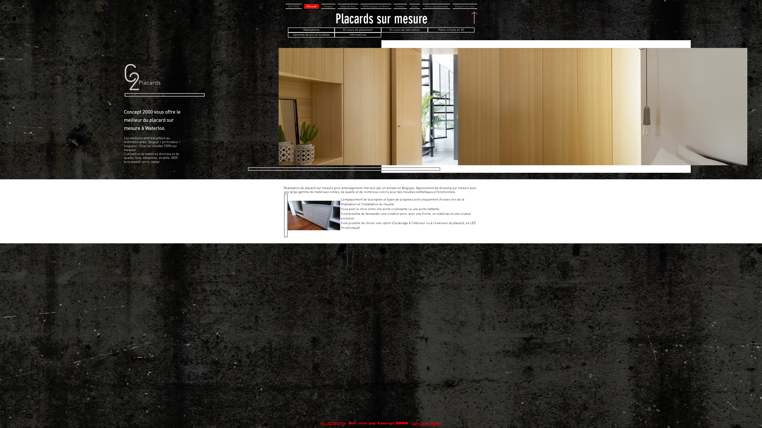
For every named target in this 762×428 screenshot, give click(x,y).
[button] (314, 215)
